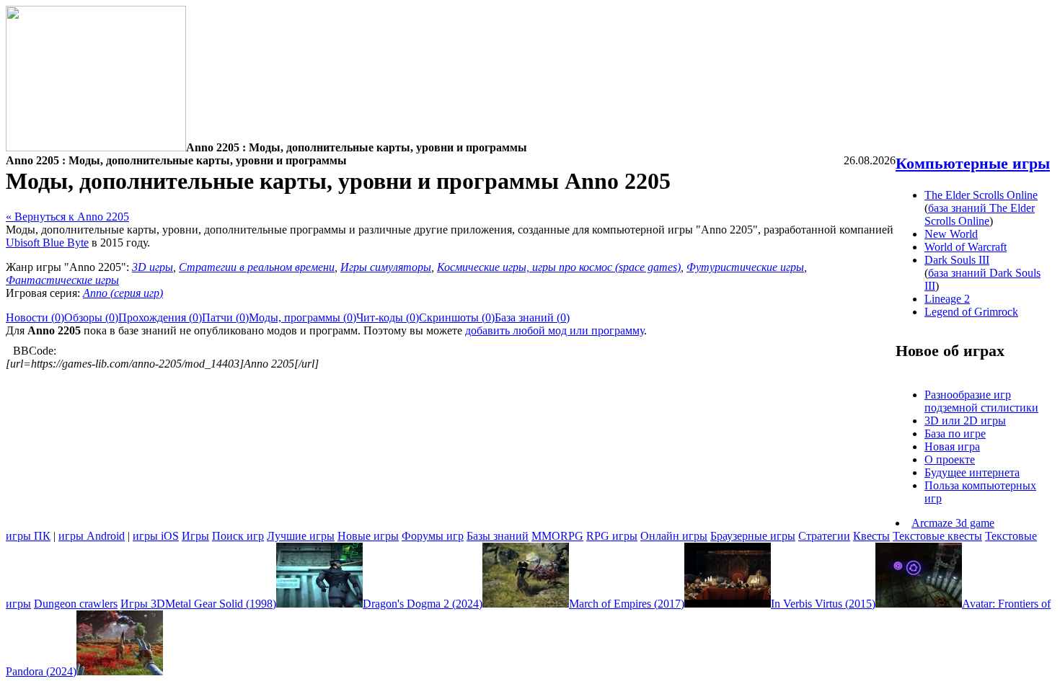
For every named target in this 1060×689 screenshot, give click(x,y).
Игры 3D (142, 603)
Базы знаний (498, 536)
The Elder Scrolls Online (981, 195)
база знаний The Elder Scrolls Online (979, 214)
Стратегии (824, 536)
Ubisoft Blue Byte (47, 242)
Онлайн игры (673, 536)
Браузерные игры (752, 536)
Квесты (871, 536)
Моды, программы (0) (302, 317)
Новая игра (952, 446)
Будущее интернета (972, 472)
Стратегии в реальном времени (257, 267)
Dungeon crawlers (76, 603)
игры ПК (28, 536)
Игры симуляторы (385, 267)
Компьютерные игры (973, 163)
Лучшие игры (301, 536)
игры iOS (156, 536)
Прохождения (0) (160, 317)
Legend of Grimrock (971, 312)
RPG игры (611, 536)
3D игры (152, 267)
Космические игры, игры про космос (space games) (559, 267)
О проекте (949, 459)
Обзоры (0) (91, 317)
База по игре (955, 433)
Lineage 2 (947, 299)
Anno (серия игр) (123, 293)
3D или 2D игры (965, 420)
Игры (195, 536)
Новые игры (368, 536)
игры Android (91, 536)
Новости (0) (35, 317)
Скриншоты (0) (457, 317)
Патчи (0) (225, 317)
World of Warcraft (965, 247)
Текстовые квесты (937, 536)
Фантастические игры (62, 280)
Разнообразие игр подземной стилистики (981, 401)
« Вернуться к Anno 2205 (67, 216)
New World (951, 234)
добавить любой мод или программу (554, 330)
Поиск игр (238, 536)
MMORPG (557, 536)
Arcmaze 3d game (952, 523)
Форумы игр (433, 536)
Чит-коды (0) (387, 317)
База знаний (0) (532, 317)
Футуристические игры (745, 267)
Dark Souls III (956, 260)
